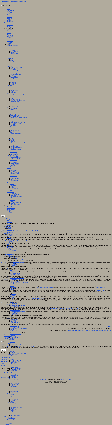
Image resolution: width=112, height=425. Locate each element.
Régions (12, 397)
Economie (12, 382)
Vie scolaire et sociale (15, 415)
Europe (12, 394)
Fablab (12, 329)
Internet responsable (15, 313)
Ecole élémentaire (11, 419)
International (13, 395)
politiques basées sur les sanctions (45, 287)
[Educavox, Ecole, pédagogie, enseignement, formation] (13, 1)
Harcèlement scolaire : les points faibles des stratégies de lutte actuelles (24, 284)
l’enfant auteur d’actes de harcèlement (11, 279)
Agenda (9, 225)
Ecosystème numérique (15, 344)
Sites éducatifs (13, 362)
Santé (11, 390)
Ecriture (12, 297)
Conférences (10, 235)
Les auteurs (6, 424)
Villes (11, 401)
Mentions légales (43, 379)
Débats (5, 227)
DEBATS (3, 355)
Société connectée (14, 391)
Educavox (33, 346)
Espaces (12, 345)
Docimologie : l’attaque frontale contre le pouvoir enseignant (17, 372)
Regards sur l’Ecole (14, 389)
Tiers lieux (12, 400)
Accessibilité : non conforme (66, 379)
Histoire (12, 359)
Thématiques (7, 255)
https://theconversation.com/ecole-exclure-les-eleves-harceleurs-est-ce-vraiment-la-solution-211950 (89, 330)
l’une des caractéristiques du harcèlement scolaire (16, 248)
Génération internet (14, 384)
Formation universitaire (15, 284)
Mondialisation (13, 386)
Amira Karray (18, 233)
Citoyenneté (13, 403)
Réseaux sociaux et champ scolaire (18, 353)
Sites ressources (14, 365)
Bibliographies (13, 355)
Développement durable (15, 368)
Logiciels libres (13, 370)
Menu (2, 216)
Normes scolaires (14, 387)
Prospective (9, 343)
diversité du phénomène (18, 262)
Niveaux (6, 416)
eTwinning (12, 342)
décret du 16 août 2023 (15, 234)
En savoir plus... (30, 374)
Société (9, 378)
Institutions (6, 337)
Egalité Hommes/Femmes (16, 407)
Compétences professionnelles (17, 278)
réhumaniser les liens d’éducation (78, 322)
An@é (9, 228)
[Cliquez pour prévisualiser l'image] (19, 230)
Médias (8, 304)
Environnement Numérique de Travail (18, 328)
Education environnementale (16, 358)
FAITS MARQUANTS (5, 357)
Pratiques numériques (12, 325)
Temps (11, 349)
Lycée (8, 422)
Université (9, 423)
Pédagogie (9, 230)
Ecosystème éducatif (15, 383)
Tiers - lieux (13, 414)
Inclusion (12, 410)
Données (12, 352)
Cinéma (12, 271)
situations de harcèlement (18, 311)
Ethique (12, 408)
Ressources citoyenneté (15, 360)
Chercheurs (9, 241)
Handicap (12, 385)
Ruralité (12, 398)
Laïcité (11, 411)
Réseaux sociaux (14, 317)
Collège (9, 421)
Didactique (9, 227)
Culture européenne (15, 405)
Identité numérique (14, 312)
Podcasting (12, 335)
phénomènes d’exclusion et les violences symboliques (17, 240)
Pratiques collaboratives (15, 334)
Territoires (9, 393)
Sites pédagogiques (14, 363)
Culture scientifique (14, 367)
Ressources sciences (15, 361)
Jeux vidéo (12, 295)
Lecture (12, 302)
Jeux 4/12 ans (13, 292)
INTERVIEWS (4, 359)
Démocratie (13, 406)
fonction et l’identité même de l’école (35, 298)
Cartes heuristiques (14, 326)
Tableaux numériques (15, 337)
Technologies (10, 232)
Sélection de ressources (12, 354)
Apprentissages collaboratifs (16, 259)
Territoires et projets (14, 392)
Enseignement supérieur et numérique (19, 282)
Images (12, 331)
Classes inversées (14, 327)
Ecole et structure (14, 381)
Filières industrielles (11, 250)
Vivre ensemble (10, 402)
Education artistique (14, 357)
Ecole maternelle (11, 418)
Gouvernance (13, 409)
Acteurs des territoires (15, 379)
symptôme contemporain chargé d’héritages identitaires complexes (65, 308)
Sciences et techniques (12, 366)
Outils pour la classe (15, 267)
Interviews (9, 222)
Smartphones (13, 336)
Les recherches (4, 262)
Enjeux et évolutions (15, 281)
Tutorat (12, 289)
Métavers (12, 371)
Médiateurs (9, 252)
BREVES (3, 363)
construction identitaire (20, 250)
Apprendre (12, 257)
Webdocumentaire (14, 341)
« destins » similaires (100, 290)
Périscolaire (10, 417)
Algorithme (12, 351)
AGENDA (3, 365)
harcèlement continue (100, 287)
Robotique (12, 376)
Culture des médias (14, 306)
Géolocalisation (13, 330)
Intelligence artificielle (15, 369)
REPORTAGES (4, 361)
